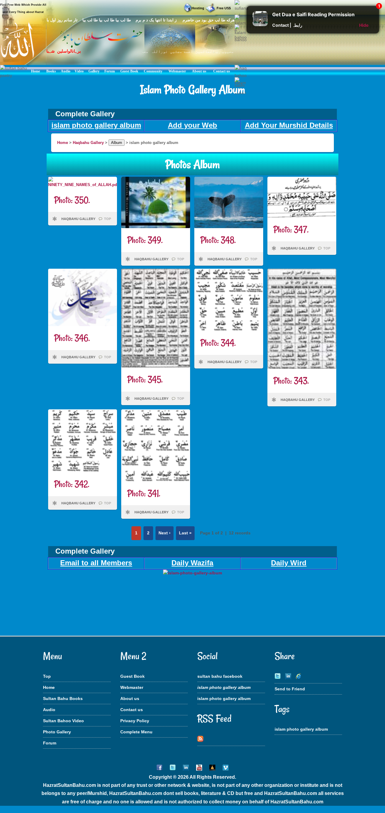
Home (62, 142)
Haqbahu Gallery (88, 142)
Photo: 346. (72, 338)
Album (116, 142)
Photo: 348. (218, 240)
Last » (185, 532)
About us (129, 698)
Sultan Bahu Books (63, 698)
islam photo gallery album (224, 698)
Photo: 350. (72, 200)
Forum (49, 743)
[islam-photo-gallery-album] (192, 572)
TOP (107, 219)
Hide (363, 25)
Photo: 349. (145, 240)
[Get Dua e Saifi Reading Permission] (260, 24)
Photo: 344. (218, 343)
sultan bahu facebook (219, 676)
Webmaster (131, 687)
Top (47, 676)
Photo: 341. (143, 493)
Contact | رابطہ (287, 25)
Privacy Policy (134, 720)
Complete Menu (136, 731)
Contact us (131, 709)
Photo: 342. (71, 484)
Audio (49, 709)
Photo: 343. (291, 380)
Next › (165, 532)
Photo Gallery (57, 731)
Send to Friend (290, 688)
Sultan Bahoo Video (63, 720)
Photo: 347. (291, 229)
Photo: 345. (145, 379)
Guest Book (132, 676)
